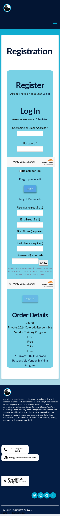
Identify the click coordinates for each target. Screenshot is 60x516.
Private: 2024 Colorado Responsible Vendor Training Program (30, 360)
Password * (30, 143)
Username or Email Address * (30, 127)
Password (30, 255)
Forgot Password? (30, 199)
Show (43, 262)
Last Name (30, 243)
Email (30, 219)
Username (30, 207)
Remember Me (31, 170)
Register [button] (42, 119)
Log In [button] (46, 93)
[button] (55, 22)
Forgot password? (30, 179)
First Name (30, 231)
